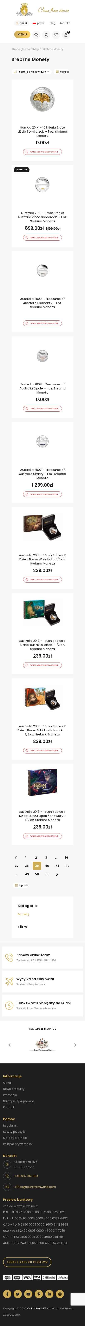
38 (27, 866)
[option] (42, 1045)
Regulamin (10, 1125)
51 (47, 874)
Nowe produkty (14, 1089)
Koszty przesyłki (14, 1132)
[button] (9, 1045)
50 (37, 874)
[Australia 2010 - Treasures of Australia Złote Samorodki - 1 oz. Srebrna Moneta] (42, 206)
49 (27, 874)
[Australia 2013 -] (42, 548)
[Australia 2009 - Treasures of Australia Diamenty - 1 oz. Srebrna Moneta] (42, 291)
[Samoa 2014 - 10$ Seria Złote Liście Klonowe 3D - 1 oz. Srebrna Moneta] (42, 120)
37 (17, 866)
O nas (7, 1083)
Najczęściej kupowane (19, 1101)
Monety (23, 914)
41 (57, 866)
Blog (52, 23)
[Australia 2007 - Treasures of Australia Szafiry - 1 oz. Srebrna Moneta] (42, 462)
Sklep (35, 49)
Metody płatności (15, 1138)
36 (66, 858)
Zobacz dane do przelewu (27, 1262)
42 (67, 866)
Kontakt (65, 23)
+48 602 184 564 (26, 1176)
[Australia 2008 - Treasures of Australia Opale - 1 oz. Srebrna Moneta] (42, 377)
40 (47, 866)
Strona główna (21, 49)
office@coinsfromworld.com (35, 1187)
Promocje (10, 1095)
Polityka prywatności (17, 1144)
